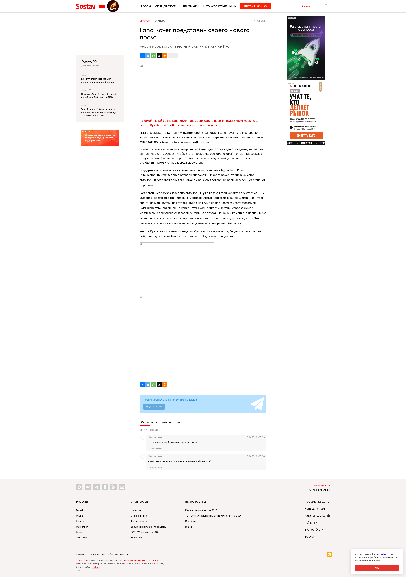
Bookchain (136, 537)
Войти (143, 430)
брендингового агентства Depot (141, 560)
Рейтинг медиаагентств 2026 (201, 510)
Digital (79, 510)
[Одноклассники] (164, 55)
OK (377, 567)
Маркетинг (82, 526)
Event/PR (89, 62)
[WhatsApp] (153, 55)
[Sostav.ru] (87, 6)
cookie (383, 554)
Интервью (136, 510)
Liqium (95, 567)
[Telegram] (147, 55)
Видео (188, 526)
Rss (128, 554)
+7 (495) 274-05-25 (319, 489)
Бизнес (80, 532)
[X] (159, 55)
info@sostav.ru (322, 485)
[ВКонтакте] (142, 55)
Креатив (80, 521)
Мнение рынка (139, 515)
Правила (153, 430)
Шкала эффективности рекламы (149, 526)
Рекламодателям (97, 554)
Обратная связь (116, 554)
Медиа (80, 515)
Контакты (80, 554)
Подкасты (190, 521)
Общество (81, 537)
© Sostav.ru (82, 560)
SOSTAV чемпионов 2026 (145, 532)
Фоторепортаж (139, 521)
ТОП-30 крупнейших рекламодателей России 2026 (213, 515)
